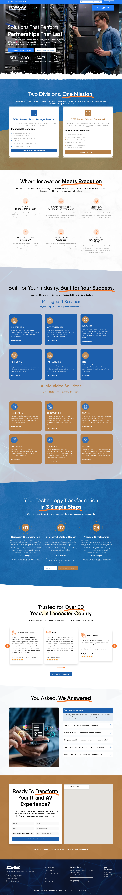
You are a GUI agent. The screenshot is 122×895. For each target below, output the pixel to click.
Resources (78, 8)
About (87, 8)
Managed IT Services (43, 8)
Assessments (49, 881)
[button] (7, 646)
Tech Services (49, 870)
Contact (47, 876)
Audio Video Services (58, 8)
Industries (69, 8)
